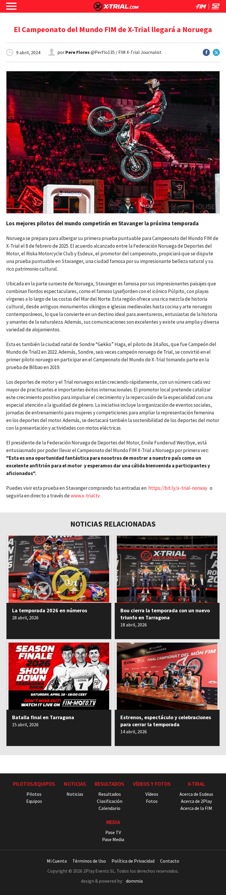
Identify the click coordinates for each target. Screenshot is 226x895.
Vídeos (151, 794)
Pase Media (113, 839)
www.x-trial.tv (85, 495)
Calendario (109, 808)
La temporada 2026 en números (49, 610)
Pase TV (113, 832)
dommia (134, 881)
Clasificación (109, 801)
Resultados (109, 794)
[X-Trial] (116, 9)
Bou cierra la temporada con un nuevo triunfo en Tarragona (165, 614)
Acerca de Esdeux (196, 794)
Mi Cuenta (57, 861)
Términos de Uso (89, 861)
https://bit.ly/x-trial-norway (177, 488)
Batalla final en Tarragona (43, 717)
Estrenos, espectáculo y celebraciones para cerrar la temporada (165, 721)
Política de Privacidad (133, 861)
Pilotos (33, 794)
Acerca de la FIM (196, 808)
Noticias (75, 794)
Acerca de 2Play (196, 801)
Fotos (152, 801)
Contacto (169, 861)
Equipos (34, 801)
